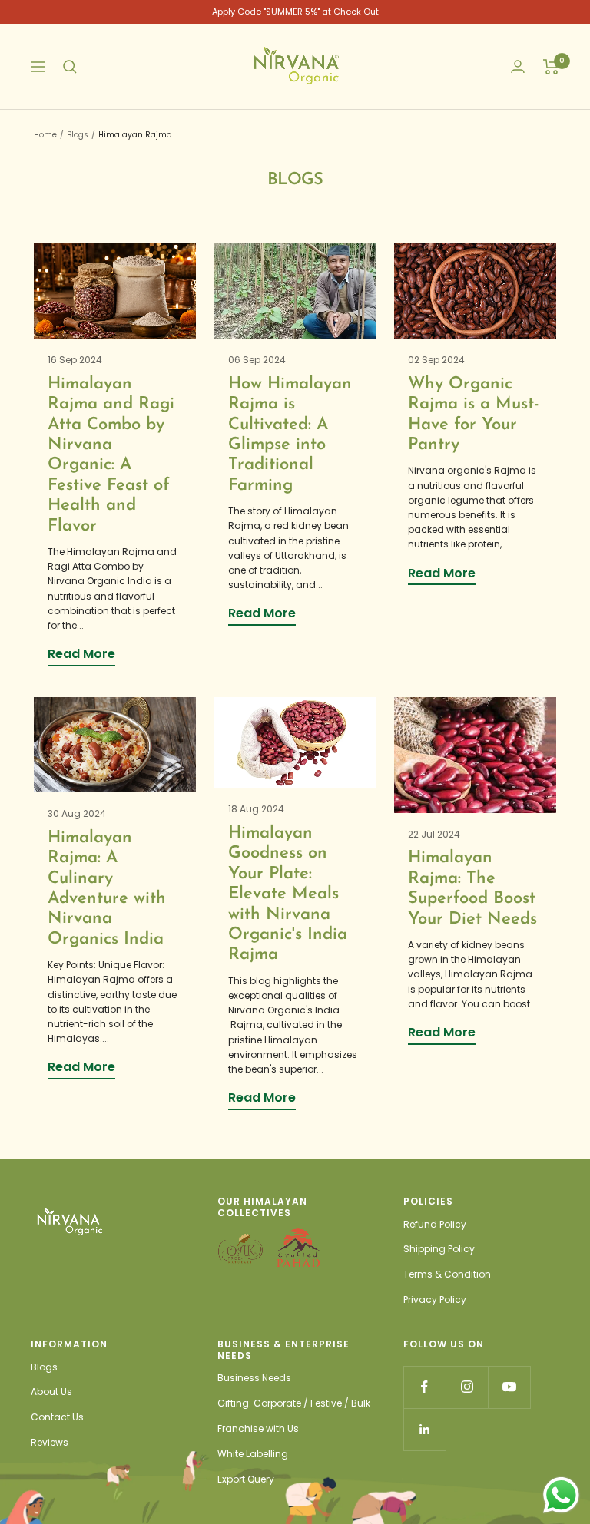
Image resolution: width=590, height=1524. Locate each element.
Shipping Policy (439, 1248)
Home (45, 134)
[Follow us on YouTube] (509, 1387)
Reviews (49, 1442)
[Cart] (551, 66)
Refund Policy (434, 1224)
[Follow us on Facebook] (424, 1387)
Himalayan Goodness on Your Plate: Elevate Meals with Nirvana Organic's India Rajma (287, 894)
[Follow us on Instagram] (467, 1387)
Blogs (77, 134)
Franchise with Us (258, 1428)
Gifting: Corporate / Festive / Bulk (293, 1403)
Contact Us (57, 1416)
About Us (51, 1391)
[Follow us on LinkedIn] (424, 1429)
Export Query (245, 1479)
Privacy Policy (434, 1299)
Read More (81, 654)
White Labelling (252, 1453)
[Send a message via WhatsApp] (561, 1495)
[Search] (70, 67)
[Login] (518, 66)
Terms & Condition (447, 1274)
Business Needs (254, 1377)
